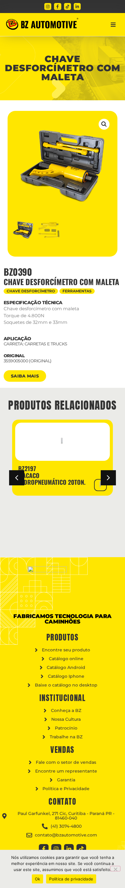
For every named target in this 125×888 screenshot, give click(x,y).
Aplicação (17, 338)
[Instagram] (47, 6)
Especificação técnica (33, 302)
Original (14, 355)
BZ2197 (27, 468)
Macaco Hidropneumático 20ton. (52, 479)
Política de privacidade (71, 878)
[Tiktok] (67, 6)
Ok (37, 878)
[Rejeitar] (115, 868)
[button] (113, 24)
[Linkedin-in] (77, 6)
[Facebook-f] (57, 6)
